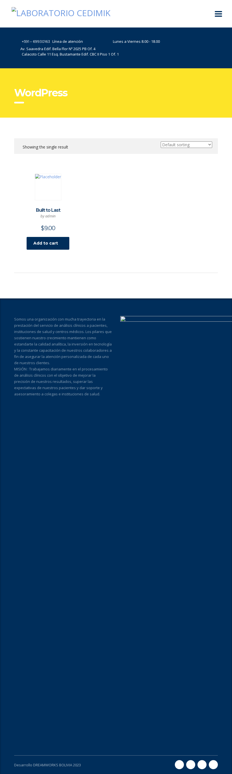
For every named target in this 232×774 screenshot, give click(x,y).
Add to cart (45, 243)
